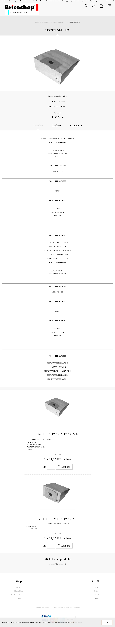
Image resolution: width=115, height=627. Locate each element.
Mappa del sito (18, 591)
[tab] (37, 126)
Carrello (101, 6)
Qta (44, 466)
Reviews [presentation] (56, 125)
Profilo (96, 587)
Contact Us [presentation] (76, 125)
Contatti (18, 587)
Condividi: (57, 113)
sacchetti (52, 564)
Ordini (96, 591)
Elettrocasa (61, 101)
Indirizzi (96, 595)
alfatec (61, 564)
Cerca (19, 598)
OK (107, 623)
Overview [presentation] (38, 125)
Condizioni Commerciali (19, 595)
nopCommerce (45, 607)
